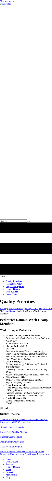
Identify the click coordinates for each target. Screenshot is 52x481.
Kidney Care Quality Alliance (38, 308)
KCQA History (8, 311)
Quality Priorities (15, 308)
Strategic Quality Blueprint (12, 427)
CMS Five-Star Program (11, 446)
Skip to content (7, 1)
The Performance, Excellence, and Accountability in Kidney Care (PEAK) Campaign (24, 420)
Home (3, 308)
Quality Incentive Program (12, 442)
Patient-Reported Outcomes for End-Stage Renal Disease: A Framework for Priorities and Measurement (24, 452)
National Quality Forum (11, 437)
